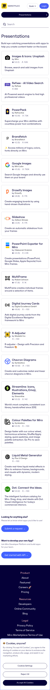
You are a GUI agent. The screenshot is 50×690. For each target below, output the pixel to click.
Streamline (19, 396)
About (25, 577)
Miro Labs (19, 166)
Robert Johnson (21, 279)
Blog (25, 613)
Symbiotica (20, 363)
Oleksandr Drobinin (23, 250)
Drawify (18, 193)
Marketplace (14, 6)
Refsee (18, 86)
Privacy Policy (25, 625)
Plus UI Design (21, 458)
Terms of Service (25, 630)
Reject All (25, 674)
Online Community (25, 608)
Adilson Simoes (21, 220)
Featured (25, 582)
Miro (17, 59)
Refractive (19, 112)
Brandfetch (20, 139)
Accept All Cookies (25, 682)
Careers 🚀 (25, 587)
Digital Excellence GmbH (26, 306)
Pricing (25, 592)
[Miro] (4, 6)
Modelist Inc (20, 336)
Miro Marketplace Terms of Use (25, 635)
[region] (25, 664)
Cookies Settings (25, 665)
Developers (25, 604)
